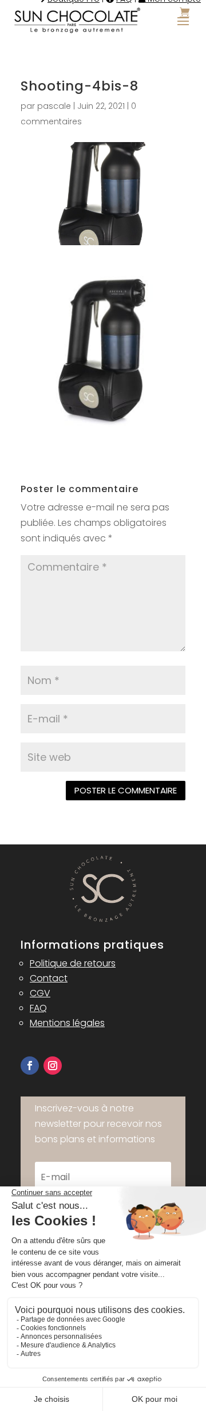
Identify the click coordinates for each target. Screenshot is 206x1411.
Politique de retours (73, 963)
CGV (40, 993)
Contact (49, 978)
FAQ (38, 1008)
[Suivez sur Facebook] (30, 1065)
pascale (54, 106)
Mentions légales (67, 1022)
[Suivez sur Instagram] (52, 1065)
